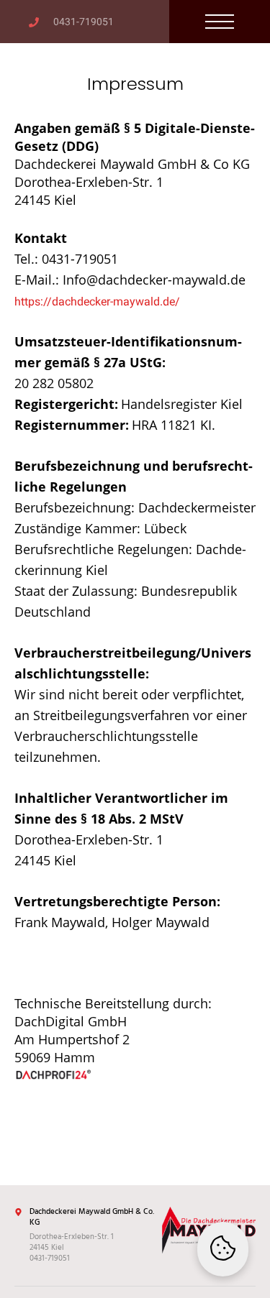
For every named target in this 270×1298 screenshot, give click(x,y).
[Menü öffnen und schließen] (219, 21)
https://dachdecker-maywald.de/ (97, 301)
